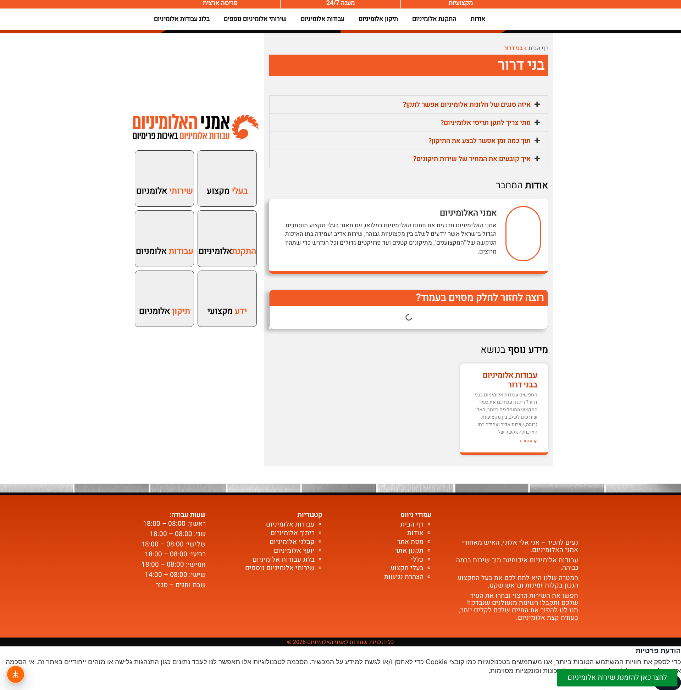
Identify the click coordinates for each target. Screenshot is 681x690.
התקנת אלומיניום (434, 19)
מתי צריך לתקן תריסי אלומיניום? (486, 123)
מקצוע (227, 191)
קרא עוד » (528, 441)
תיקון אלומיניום (378, 19)
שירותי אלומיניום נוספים (255, 19)
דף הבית (538, 48)
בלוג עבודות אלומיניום (182, 19)
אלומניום (164, 191)
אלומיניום (227, 251)
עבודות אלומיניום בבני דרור (510, 379)
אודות (478, 19)
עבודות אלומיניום (322, 19)
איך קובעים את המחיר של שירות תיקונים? (472, 159)
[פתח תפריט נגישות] (15, 674)
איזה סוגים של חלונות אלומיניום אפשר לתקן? (467, 105)
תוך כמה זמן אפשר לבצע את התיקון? (479, 141)
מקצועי (227, 311)
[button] (409, 104)
